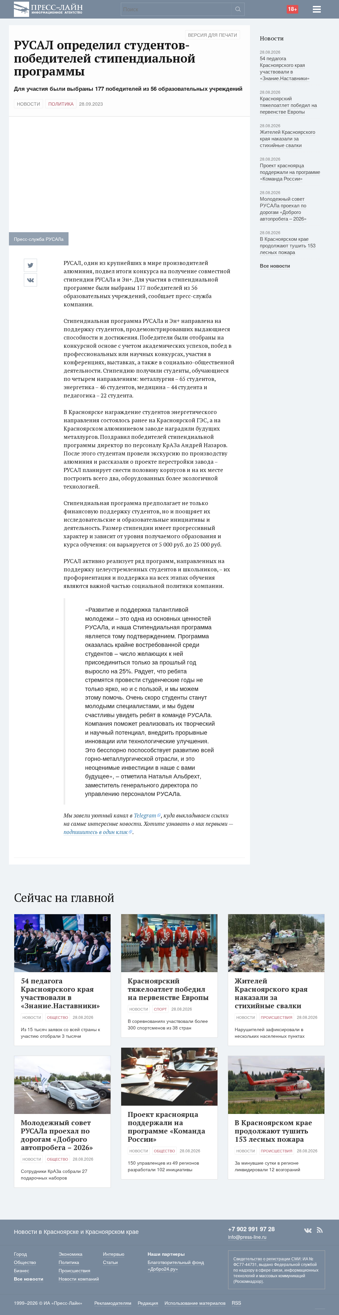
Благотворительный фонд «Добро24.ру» (176, 1265)
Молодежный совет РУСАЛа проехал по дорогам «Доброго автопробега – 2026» (283, 208)
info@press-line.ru (247, 1237)
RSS (320, 1230)
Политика (60, 103)
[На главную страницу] (48, 8)
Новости (28, 103)
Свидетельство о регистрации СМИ (267, 1258)
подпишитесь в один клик (96, 832)
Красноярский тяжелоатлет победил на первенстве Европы (288, 105)
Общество (57, 1017)
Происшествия (276, 1017)
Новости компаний (79, 1278)
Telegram (145, 815)
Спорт (160, 1009)
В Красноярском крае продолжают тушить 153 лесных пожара (287, 245)
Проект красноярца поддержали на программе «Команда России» (290, 172)
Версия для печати (212, 34)
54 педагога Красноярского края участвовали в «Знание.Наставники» (285, 68)
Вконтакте (308, 1230)
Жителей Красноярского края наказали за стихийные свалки (287, 138)
